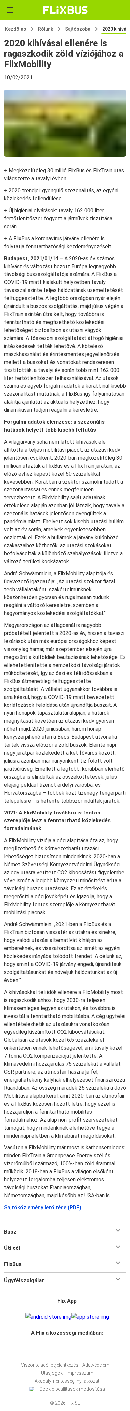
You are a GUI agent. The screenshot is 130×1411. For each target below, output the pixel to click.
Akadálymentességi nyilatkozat (67, 1381)
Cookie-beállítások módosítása (72, 1389)
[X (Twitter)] (70, 1349)
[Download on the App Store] (90, 1317)
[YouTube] (66, 1349)
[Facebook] (62, 1349)
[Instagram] (64, 1349)
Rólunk (45, 29)
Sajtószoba (77, 29)
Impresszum (80, 1373)
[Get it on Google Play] (48, 1317)
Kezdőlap (15, 29)
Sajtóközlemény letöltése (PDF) (42, 1207)
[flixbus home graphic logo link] (65, 10)
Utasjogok (52, 1373)
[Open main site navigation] (10, 10)
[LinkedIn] (68, 1349)
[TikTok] (72, 1349)
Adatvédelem (95, 1365)
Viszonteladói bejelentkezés (49, 1365)
